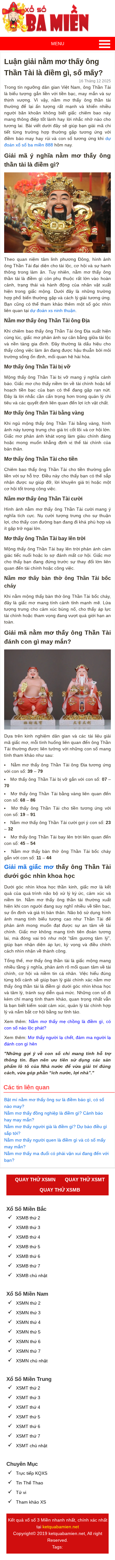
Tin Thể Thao (29, 1482)
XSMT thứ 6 (28, 1426)
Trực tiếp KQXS (31, 1473)
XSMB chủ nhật (31, 1275)
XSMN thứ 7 (28, 1351)
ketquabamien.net (60, 1526)
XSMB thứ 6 (28, 1256)
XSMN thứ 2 (28, 1303)
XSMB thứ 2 (28, 1217)
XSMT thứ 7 (28, 1436)
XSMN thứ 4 (28, 1322)
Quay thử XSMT (85, 1179)
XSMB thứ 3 (28, 1227)
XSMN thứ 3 (28, 1312)
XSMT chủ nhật (31, 1445)
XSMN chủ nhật (32, 1360)
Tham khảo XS (31, 1502)
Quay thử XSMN (35, 1179)
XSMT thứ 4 (28, 1407)
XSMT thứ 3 (28, 1397)
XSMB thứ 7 (28, 1265)
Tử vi (21, 1492)
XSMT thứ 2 (28, 1388)
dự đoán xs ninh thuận (52, 310)
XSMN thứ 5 (28, 1331)
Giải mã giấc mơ (29, 866)
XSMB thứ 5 (28, 1246)
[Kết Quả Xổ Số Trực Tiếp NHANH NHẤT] (48, 18)
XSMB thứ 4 (28, 1237)
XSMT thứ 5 (28, 1416)
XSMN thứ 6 (28, 1341)
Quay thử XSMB (60, 1190)
